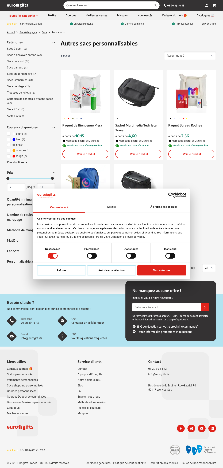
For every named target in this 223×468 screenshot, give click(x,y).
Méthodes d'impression (92, 402)
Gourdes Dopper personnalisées (26, 396)
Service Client (209, 23)
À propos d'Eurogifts (90, 374)
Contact (82, 368)
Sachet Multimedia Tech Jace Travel (136, 127)
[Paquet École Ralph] (85, 186)
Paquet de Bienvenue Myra (82, 125)
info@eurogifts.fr (158, 374)
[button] (53, 42)
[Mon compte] (206, 5)
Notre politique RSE (89, 380)
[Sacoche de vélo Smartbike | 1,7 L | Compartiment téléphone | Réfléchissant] (138, 186)
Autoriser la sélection (111, 270)
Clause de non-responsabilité (198, 463)
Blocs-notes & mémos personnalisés (29, 402)
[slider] (7, 178)
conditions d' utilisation (151, 319)
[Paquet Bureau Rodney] (191, 92)
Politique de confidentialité (129, 463)
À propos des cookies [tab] (163, 206)
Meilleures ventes (17, 413)
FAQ (80, 391)
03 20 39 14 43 (175, 5)
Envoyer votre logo (89, 396)
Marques (83, 413)
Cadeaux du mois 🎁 (20, 368)
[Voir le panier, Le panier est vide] (214, 5)
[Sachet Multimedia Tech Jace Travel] (138, 92)
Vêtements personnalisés (22, 380)
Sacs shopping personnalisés (25, 385)
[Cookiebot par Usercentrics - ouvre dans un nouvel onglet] (171, 195)
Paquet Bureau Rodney (185, 125)
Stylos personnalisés (19, 374)
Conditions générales (97, 463)
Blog (80, 385)
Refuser (61, 270)
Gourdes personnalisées (21, 391)
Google (171, 319)
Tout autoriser (161, 270)
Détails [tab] (111, 206)
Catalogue (13, 407)
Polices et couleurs (89, 407)
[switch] (92, 256)
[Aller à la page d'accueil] (17, 5)
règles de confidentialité (195, 315)
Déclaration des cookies (163, 463)
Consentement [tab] (59, 207)
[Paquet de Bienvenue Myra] (85, 92)
